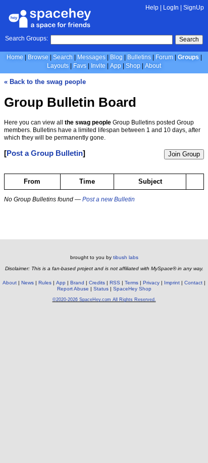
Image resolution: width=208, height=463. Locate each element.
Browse (38, 57)
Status (101, 288)
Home (15, 57)
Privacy (151, 282)
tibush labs (125, 257)
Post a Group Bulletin (45, 153)
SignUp (193, 7)
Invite (98, 65)
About (153, 65)
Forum (164, 57)
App (115, 65)
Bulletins (139, 57)
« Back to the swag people (45, 82)
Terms (131, 282)
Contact (193, 282)
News (27, 282)
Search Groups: (26, 38)
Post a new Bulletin (108, 199)
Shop (133, 65)
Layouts (58, 65)
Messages (91, 57)
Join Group (184, 154)
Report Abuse (73, 288)
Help (152, 7)
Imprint (172, 282)
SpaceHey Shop (132, 288)
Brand (77, 282)
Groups (188, 57)
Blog (116, 57)
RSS (115, 282)
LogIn (171, 7)
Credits (97, 282)
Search (189, 39)
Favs (79, 65)
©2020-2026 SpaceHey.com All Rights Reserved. (104, 299)
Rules (44, 282)
